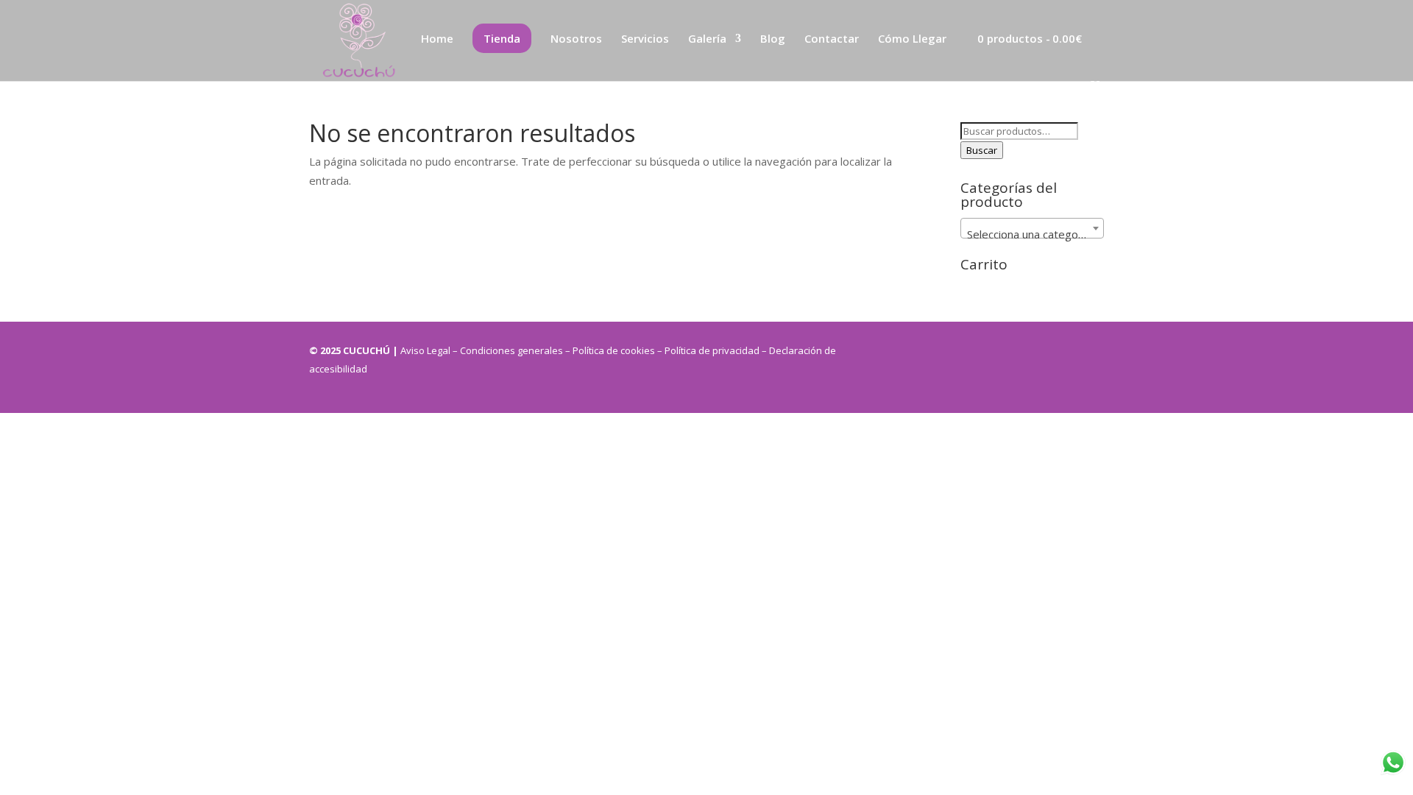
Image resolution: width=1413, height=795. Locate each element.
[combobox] (1032, 228)
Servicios (645, 39)
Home (437, 39)
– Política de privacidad (709, 350)
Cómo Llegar (912, 39)
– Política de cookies (610, 350)
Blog (772, 39)
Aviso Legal (426, 350)
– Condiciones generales (508, 350)
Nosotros (576, 39)
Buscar (981, 150)
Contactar (831, 39)
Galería (707, 39)
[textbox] (1032, 234)
